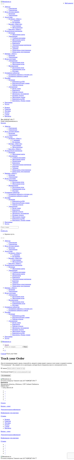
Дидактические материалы (13, 31)
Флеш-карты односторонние (21, 50)
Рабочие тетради (17, 85)
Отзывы (3, 416)
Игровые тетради (18, 95)
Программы (8, 102)
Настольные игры (18, 62)
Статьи (7, 114)
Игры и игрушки (10, 59)
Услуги (7, 104)
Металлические (17, 27)
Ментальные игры (18, 64)
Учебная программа (18, 38)
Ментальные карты (18, 34)
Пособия (7, 78)
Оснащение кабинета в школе (18, 76)
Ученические (12, 10)
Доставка (8, 111)
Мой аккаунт (69, 3)
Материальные (13, 66)
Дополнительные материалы (21, 45)
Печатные (11, 13)
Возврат (7, 107)
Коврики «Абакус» (11, 53)
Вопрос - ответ (6, 406)
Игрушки (15, 71)
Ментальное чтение (18, 97)
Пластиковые (16, 26)
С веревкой (16, 20)
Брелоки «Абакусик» (15, 24)
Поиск (25, 347)
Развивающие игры (18, 69)
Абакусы (7, 6)
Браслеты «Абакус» (14, 29)
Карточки (15, 47)
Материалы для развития (20, 94)
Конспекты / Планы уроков (21, 101)
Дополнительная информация (10, 409)
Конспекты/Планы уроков (20, 83)
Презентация (16, 41)
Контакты (8, 116)
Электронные (12, 15)
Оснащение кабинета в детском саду (20, 74)
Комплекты (16, 43)
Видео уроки (16, 88)
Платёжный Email (7, 372)
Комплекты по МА (18, 81)
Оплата (7, 113)
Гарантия (8, 109)
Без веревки (16, 22)
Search (7, 345)
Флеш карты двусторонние (21, 52)
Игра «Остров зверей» (12, 12)
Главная (3, 354)
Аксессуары (9, 17)
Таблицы (15, 48)
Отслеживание (6, 375)
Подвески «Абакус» (15, 19)
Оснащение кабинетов (12, 73)
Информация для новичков (10, 413)
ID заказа (4, 368)
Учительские (12, 8)
